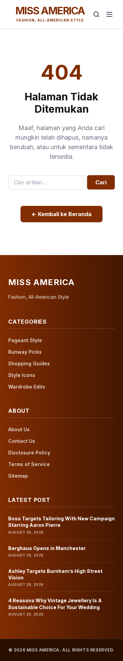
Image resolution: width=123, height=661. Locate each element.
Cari (101, 182)
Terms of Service (29, 464)
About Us (19, 429)
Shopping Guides (29, 363)
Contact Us (21, 441)
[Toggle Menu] (109, 14)
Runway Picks (25, 352)
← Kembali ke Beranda (61, 214)
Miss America (50, 10)
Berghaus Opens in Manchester (47, 548)
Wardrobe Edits (26, 387)
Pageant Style (25, 340)
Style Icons (21, 375)
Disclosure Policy (29, 452)
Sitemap (18, 476)
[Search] (96, 14)
